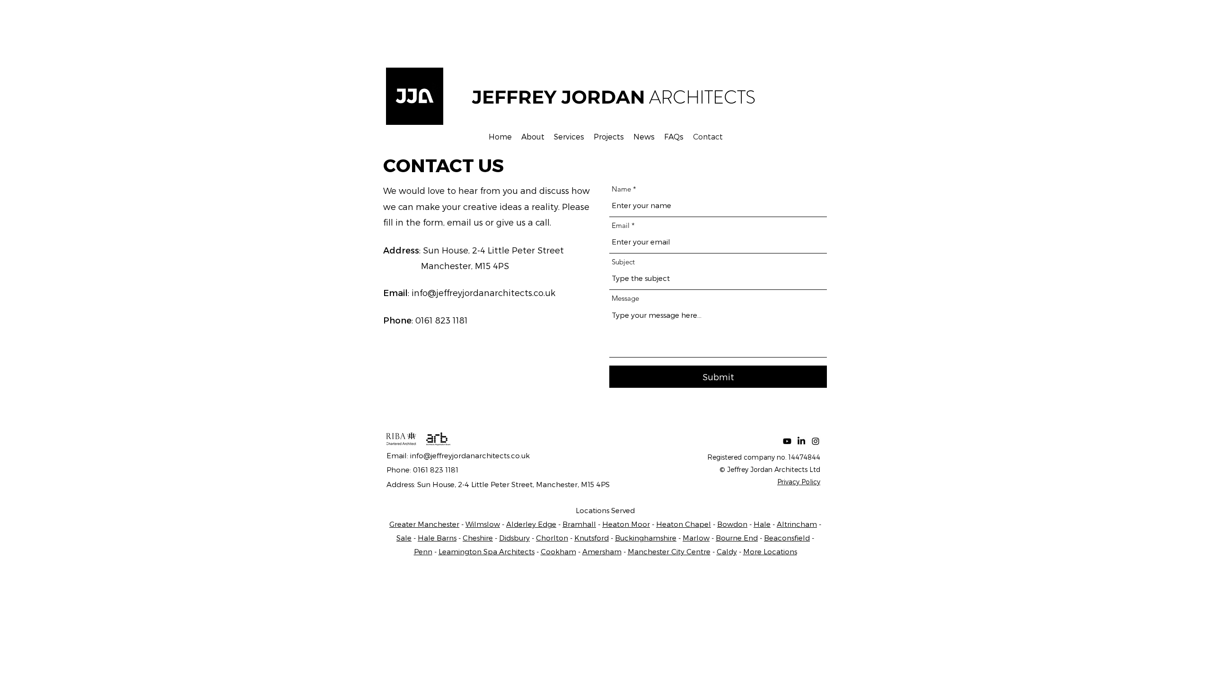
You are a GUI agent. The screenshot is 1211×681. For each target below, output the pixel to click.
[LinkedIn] (801, 441)
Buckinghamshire (645, 537)
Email (621, 225)
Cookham (558, 551)
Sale (404, 537)
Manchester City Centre (669, 551)
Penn (423, 551)
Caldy (727, 551)
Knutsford (591, 537)
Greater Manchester (424, 524)
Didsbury (514, 537)
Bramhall (579, 524)
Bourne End (737, 537)
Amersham (602, 551)
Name (621, 188)
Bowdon (732, 524)
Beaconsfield (787, 537)
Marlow (696, 537)
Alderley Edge (531, 524)
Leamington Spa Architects (487, 551)
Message (625, 298)
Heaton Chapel (683, 524)
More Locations (770, 551)
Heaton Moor (626, 524)
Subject (623, 261)
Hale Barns (437, 537)
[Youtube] (787, 441)
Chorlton (552, 537)
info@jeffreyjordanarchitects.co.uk (483, 292)
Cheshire (478, 537)
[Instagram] (815, 441)
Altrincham (797, 524)
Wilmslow (482, 524)
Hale (762, 524)
